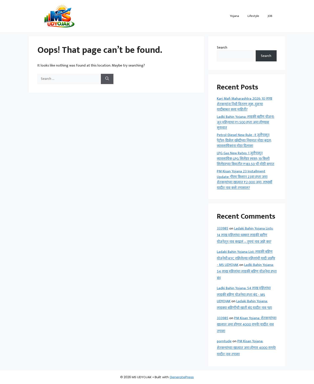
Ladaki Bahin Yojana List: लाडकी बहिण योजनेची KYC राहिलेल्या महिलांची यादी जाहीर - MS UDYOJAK (246, 258)
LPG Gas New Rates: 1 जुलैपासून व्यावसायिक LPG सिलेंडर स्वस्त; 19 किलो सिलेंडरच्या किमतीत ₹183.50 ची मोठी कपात (245, 158)
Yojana (234, 16)
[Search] (107, 79)
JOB (270, 16)
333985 (222, 228)
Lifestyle (253, 16)
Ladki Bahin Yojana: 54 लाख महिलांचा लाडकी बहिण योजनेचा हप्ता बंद (247, 271)
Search (222, 47)
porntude (224, 341)
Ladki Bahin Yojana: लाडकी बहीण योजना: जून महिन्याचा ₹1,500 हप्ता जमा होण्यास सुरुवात (245, 122)
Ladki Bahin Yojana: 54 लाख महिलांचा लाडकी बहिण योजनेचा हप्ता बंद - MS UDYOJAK (244, 294)
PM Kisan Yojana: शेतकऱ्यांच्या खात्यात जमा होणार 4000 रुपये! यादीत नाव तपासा (246, 324)
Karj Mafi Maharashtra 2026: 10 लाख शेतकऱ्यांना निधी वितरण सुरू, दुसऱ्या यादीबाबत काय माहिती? (244, 104)
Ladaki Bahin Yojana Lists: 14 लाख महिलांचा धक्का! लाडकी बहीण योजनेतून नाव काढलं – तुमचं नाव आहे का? (245, 235)
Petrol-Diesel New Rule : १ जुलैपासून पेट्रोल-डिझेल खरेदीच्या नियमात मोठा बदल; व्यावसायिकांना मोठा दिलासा (244, 140)
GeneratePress (182, 377)
